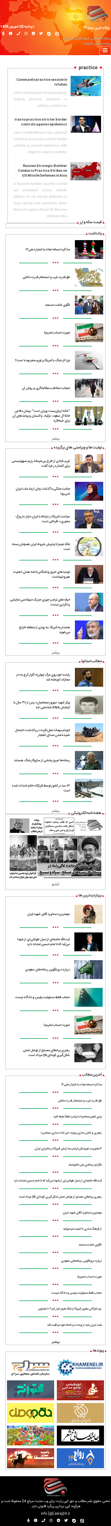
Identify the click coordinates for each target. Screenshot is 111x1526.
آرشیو (55, 884)
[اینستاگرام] (26, 34)
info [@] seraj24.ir (55, 1514)
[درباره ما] (11, 34)
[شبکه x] (41, 34)
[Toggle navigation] (105, 50)
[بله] (49, 34)
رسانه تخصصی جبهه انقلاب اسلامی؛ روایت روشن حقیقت (87, 41)
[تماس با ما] (18, 34)
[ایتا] (57, 34)
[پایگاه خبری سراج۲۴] (97, 13)
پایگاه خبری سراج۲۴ (97, 28)
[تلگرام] (33, 34)
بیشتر (56, 439)
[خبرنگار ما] (3, 34)
